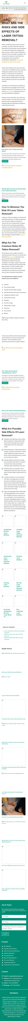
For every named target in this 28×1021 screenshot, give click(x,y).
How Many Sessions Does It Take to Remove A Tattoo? (14, 768)
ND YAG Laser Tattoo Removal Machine (19, 586)
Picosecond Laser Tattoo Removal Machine (7, 559)
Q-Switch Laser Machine (10, 948)
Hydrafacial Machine (9, 953)
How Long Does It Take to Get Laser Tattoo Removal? (13, 889)
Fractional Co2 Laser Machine (12, 964)
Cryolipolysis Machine (9, 962)
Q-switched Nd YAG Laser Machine (7, 532)
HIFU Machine (7, 946)
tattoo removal (9, 91)
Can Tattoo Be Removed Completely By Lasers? (9, 372)
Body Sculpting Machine (10, 958)
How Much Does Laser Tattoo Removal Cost (13, 719)
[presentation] (13, 136)
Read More (5, 161)
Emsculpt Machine (8, 955)
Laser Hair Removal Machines (12, 951)
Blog (7, 8)
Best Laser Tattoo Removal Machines (14, 410)
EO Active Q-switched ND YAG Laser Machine (7, 613)
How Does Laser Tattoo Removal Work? (12, 150)
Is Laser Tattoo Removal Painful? (10, 695)
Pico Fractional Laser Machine (20, 612)
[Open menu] (24, 3)
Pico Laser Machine (9, 960)
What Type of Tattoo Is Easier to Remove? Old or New (13, 743)
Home (3, 8)
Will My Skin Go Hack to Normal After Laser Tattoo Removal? (14, 189)
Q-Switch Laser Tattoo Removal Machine (19, 533)
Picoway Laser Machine (6, 584)
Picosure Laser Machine (19, 558)
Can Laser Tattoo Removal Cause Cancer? (13, 865)
